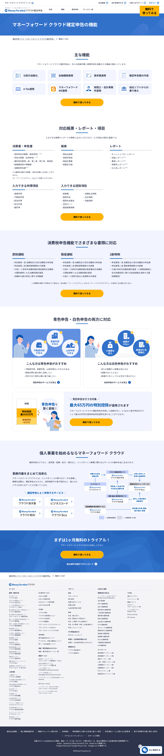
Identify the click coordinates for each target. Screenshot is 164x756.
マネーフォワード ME (134, 606)
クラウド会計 (13, 597)
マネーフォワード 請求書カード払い (50, 660)
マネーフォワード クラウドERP (49, 630)
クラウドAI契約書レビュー (47, 616)
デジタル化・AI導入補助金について (50, 641)
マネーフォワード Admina (47, 627)
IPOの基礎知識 (102, 625)
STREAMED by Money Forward (48, 669)
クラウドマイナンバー (16, 704)
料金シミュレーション (75, 627)
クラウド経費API (73, 653)
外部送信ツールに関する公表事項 (117, 731)
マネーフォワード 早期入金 (47, 664)
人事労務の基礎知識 (104, 613)
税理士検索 (71, 605)
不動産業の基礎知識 (104, 642)
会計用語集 (101, 601)
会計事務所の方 (117, 3)
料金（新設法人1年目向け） (77, 618)
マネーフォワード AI (48, 692)
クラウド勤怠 (17, 680)
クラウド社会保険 (15, 699)
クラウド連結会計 (15, 657)
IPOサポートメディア (75, 635)
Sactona (51, 678)
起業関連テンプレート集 (106, 668)
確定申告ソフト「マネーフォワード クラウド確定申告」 (34, 39)
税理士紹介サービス (74, 602)
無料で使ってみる (82, 102)
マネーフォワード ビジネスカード (49, 624)
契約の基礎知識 (103, 619)
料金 (50, 9)
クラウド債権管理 (17, 634)
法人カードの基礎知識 (105, 628)
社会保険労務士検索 (74, 608)
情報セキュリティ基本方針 (48, 731)
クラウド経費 (14, 639)
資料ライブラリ (132, 596)
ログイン (152, 3)
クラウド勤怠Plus (18, 685)
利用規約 (65, 731)
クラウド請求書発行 (19, 625)
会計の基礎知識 (103, 607)
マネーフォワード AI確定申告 (18, 615)
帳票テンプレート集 (104, 659)
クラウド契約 (43, 613)
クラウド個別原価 (15, 653)
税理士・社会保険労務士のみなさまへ (80, 642)
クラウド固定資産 (15, 648)
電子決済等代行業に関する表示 (145, 731)
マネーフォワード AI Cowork (49, 688)
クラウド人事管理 (15, 676)
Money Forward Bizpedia (107, 597)
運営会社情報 (12, 731)
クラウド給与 (13, 690)
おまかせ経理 (43, 596)
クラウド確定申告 (19, 611)
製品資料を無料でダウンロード (80, 564)
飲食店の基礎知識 (103, 633)
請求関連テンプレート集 (106, 653)
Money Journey (132, 614)
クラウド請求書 (19, 620)
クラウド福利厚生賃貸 (16, 708)
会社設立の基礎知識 (104, 622)
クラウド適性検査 (15, 718)
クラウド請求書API (74, 650)
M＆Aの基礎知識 (103, 639)
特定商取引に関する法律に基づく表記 (86, 731)
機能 (62, 9)
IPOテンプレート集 (104, 671)
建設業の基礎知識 (103, 636)
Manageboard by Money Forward (50, 674)
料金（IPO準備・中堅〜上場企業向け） (81, 624)
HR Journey (131, 617)
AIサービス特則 (94, 736)
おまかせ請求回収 (44, 599)
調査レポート (131, 602)
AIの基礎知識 (102, 645)
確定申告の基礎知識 (104, 610)
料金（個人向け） (74, 616)
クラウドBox (17, 662)
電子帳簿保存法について (46, 638)
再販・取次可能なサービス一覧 (49, 651)
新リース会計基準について (47, 644)
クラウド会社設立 (44, 618)
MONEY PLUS (133, 610)
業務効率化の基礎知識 (105, 630)
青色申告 (75, 9)
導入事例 (71, 599)
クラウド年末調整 (15, 694)
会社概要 (101, 3)
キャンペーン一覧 (133, 599)
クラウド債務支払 (15, 643)
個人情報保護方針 (27, 731)
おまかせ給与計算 (44, 605)
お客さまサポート (136, 3)
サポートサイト (73, 596)
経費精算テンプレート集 (106, 656)
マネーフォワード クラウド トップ (18, 3)
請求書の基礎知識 (103, 616)
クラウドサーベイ (16, 713)
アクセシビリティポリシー (74, 736)
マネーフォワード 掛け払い (18, 667)
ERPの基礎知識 (103, 604)
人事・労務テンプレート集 (106, 662)
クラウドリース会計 (17, 606)
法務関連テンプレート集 (106, 665)
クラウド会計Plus (16, 601)
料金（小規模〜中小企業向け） (78, 621)
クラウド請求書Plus (15, 629)
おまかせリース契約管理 (46, 602)
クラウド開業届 (44, 621)
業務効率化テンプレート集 (106, 674)
